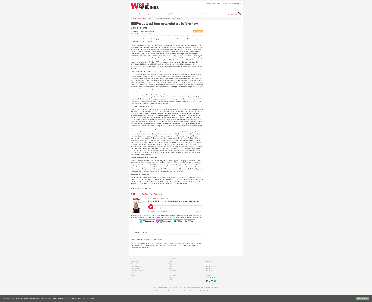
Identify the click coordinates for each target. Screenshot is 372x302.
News (170, 266)
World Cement (185, 291)
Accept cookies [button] (362, 298)
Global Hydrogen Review (175, 287)
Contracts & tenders (136, 264)
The (147, 194)
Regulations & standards (137, 270)
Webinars (158, 14)
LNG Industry (214, 287)
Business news (135, 268)
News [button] (140, 14)
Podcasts (205, 14)
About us (208, 264)
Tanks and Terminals (173, 291)
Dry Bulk (155, 287)
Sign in (231, 3)
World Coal (193, 291)
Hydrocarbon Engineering (203, 287)
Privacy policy (210, 270)
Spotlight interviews (171, 14)
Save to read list (199, 31)
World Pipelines (135, 33)
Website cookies (210, 277)
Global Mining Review (189, 287)
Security (208, 275)
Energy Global (163, 287)
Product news (134, 275)
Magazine (149, 14)
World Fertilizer (201, 291)
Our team (209, 268)
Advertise (214, 14)
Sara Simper (141, 31)
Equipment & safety (136, 266)
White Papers (172, 270)
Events (184, 14)
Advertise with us (211, 266)
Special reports (135, 273)
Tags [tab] (146, 232)
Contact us (238, 3)
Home (133, 14)
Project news (134, 261)
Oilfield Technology (161, 291)
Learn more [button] (90, 298)
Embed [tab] (136, 232)
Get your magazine (233, 14)
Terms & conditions (211, 273)
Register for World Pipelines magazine (217, 3)
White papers (194, 14)
